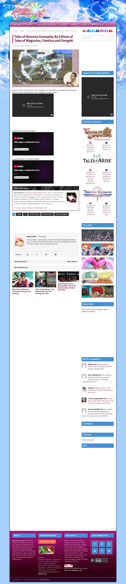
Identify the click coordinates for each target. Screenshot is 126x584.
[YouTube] (95, 551)
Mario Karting (83, 549)
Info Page (17, 208)
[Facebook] (95, 544)
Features (41, 24)
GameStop (90, 147)
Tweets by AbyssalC (88, 440)
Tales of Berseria (61, 214)
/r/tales (81, 553)
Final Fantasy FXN (75, 545)
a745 (28, 46)
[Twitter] (102, 544)
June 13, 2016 (19, 46)
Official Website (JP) (40, 208)
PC (25, 214)
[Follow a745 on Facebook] (36, 254)
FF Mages (84, 545)
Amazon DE (106, 147)
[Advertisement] (48, 123)
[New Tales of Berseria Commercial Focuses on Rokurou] (22, 286)
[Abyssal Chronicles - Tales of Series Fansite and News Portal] (68, 566)
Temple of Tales (78, 557)
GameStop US (90, 177)
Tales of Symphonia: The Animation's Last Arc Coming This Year (44, 291)
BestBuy (90, 179)
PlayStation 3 (34, 214)
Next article (72, 261)
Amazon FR (106, 179)
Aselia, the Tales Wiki (76, 540)
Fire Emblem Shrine (71, 547)
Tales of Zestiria (46, 204)
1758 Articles (42, 237)
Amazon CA (90, 152)
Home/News (16, 24)
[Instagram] (109, 551)
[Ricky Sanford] (84, 378)
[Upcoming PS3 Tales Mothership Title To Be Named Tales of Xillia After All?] (68, 281)
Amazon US (90, 145)
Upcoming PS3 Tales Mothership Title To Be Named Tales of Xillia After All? (67, 287)
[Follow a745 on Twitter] (46, 254)
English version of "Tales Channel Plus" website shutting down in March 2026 (100, 390)
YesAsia (75, 561)
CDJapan (66, 543)
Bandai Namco (90, 183)
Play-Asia (90, 149)
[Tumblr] (109, 544)
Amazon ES (106, 149)
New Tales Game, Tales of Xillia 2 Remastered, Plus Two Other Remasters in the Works (101, 401)
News (36, 46)
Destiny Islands (75, 543)
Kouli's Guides (73, 549)
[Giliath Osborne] (84, 412)
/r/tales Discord (69, 555)
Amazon (66, 540)
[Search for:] (97, 38)
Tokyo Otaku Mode (70, 559)
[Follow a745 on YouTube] (55, 254)
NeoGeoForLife (68, 551)
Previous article (20, 261)
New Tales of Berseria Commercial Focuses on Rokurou (21, 291)
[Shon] (84, 390)
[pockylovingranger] (84, 401)
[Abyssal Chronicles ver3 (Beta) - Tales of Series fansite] (63, 11)
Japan (19, 214)
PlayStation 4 (47, 214)
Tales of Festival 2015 (36, 195)
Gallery (52, 24)
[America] (84, 367)
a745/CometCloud (44, 579)
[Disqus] (45, 321)
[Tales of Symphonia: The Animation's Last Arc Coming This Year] (45, 286)
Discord (63, 24)
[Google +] (102, 551)
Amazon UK (106, 145)
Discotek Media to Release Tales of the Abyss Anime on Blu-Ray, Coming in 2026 (100, 366)
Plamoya (74, 553)
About (84, 24)
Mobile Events (97, 24)
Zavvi (106, 214)
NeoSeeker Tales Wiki (81, 551)
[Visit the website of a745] (27, 254)
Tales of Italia (79, 555)
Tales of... (29, 24)
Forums (74, 24)
